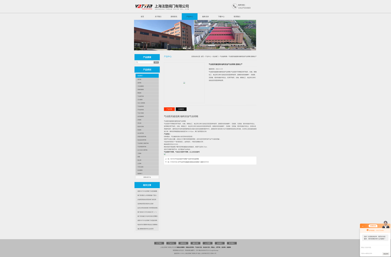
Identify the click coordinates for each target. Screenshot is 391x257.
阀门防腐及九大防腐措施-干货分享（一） (148, 195)
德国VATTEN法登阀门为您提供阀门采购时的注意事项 (148, 220)
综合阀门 (140, 75)
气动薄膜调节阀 (142, 146)
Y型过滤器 (140, 167)
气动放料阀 (141, 106)
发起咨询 (385, 254)
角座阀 (139, 130)
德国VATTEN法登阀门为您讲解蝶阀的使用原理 (148, 191)
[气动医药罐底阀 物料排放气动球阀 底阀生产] (184, 80)
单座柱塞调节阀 (142, 136)
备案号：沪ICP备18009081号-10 (200, 250)
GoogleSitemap (214, 250)
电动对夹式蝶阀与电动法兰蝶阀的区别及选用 (148, 224)
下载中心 (221, 16)
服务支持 (205, 16)
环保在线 (187, 250)
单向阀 (139, 123)
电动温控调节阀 (142, 140)
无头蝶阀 (140, 99)
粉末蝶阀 (140, 170)
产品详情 (169, 109)
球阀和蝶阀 (141, 89)
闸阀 (139, 156)
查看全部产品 (147, 177)
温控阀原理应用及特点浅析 (145, 203)
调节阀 (139, 79)
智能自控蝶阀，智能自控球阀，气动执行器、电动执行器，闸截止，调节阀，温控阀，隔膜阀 (204, 247)
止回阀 (139, 163)
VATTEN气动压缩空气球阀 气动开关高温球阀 (184, 159)
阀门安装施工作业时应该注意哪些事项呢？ (148, 216)
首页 (142, 16)
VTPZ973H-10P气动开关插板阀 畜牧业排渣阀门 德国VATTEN (189, 162)
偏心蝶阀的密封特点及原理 (145, 228)
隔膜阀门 (140, 173)
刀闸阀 (139, 153)
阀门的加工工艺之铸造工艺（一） (147, 212)
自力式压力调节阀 (142, 150)
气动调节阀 (141, 96)
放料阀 (139, 83)
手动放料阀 (141, 109)
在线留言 (181, 109)
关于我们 (158, 16)
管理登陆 (175, 250)
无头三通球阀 (141, 103)
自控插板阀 (141, 116)
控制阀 (139, 120)
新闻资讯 (174, 16)
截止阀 (139, 160)
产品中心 (189, 16)
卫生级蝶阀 (141, 86)
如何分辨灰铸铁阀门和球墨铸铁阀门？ (148, 208)
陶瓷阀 (139, 93)
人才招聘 (207, 243)
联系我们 (237, 16)
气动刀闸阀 (141, 113)
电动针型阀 (141, 126)
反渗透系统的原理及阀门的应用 (147, 199)
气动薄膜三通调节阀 (143, 143)
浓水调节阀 (141, 133)
